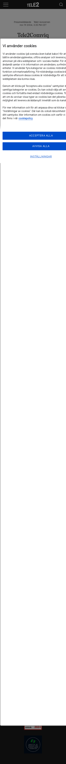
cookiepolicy (26, 118)
